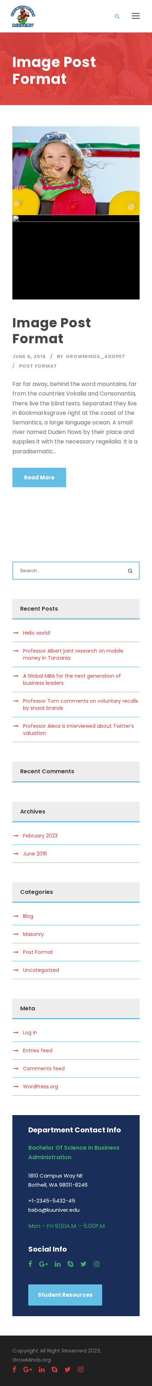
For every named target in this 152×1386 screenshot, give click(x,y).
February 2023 (40, 835)
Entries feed (37, 1050)
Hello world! (37, 632)
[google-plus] (43, 1264)
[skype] (70, 1264)
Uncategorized (41, 970)
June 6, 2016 (29, 356)
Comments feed (44, 1068)
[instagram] (96, 1264)
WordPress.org (40, 1086)
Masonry (33, 934)
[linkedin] (57, 1264)
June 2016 (35, 853)
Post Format (38, 366)
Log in (30, 1032)
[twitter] (83, 1264)
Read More (39, 477)
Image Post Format (51, 330)
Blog (28, 916)
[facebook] (30, 1264)
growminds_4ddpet (95, 356)
